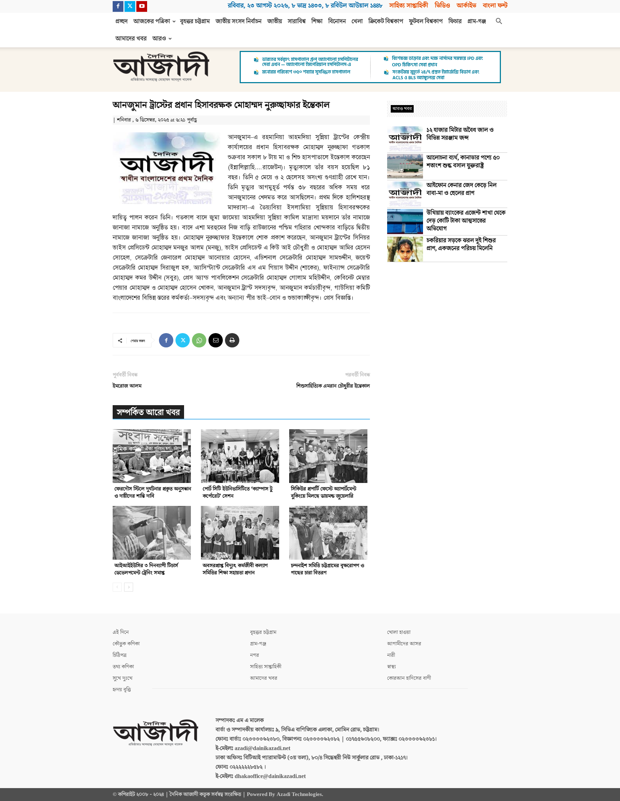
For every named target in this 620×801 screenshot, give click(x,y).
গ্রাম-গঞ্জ (477, 21)
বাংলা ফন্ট (495, 5)
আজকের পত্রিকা (151, 21)
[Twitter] (130, 6)
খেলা (357, 21)
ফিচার (455, 21)
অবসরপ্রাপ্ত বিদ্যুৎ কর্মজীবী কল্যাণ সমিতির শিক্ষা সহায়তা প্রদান (235, 569)
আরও (159, 38)
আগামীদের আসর (404, 644)
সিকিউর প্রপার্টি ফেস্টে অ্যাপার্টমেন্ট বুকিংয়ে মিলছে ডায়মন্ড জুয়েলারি (323, 492)
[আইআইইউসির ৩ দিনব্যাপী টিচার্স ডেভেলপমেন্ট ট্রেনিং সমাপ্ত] (153, 533)
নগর (254, 655)
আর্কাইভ (466, 5)
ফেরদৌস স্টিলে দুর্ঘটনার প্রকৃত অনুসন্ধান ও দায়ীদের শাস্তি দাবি (152, 492)
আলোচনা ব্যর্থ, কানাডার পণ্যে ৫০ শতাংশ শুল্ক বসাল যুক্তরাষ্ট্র (463, 161)
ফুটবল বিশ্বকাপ (426, 21)
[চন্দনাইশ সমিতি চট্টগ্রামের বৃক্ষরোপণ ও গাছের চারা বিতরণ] (329, 533)
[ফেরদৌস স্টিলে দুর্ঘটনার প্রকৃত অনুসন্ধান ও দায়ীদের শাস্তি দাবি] (153, 456)
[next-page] (128, 587)
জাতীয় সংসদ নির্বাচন (239, 21)
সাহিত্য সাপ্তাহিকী (408, 5)
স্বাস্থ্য (391, 666)
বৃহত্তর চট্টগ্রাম (195, 21)
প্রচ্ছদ (122, 21)
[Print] (232, 340)
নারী (391, 655)
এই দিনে (121, 632)
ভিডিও (442, 5)
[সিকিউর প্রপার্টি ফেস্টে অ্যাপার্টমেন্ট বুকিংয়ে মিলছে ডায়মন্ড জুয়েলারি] (329, 456)
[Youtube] (141, 6)
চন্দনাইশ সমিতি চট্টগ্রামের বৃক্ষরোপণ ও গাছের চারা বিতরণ (327, 569)
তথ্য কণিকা (123, 666)
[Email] (215, 340)
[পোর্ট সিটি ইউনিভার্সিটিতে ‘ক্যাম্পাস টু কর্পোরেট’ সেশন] (241, 456)
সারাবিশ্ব (297, 21)
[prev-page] (117, 587)
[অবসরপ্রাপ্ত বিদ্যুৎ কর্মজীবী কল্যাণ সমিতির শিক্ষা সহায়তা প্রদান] (241, 533)
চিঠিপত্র (120, 655)
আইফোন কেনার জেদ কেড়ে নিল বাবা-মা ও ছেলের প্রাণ (462, 189)
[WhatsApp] (199, 340)
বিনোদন (337, 21)
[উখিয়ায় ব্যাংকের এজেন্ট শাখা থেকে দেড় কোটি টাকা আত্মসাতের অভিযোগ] (405, 221)
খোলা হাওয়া (398, 632)
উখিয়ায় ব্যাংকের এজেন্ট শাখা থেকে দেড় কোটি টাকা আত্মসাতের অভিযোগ (466, 221)
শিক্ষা (317, 21)
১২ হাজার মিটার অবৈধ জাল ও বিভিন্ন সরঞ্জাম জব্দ (460, 134)
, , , (305, 5)
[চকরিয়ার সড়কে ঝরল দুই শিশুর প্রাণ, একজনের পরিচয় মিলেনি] (405, 249)
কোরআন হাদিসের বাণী (409, 678)
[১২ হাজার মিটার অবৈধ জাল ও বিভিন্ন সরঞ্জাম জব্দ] (405, 138)
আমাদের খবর (131, 38)
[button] (498, 21)
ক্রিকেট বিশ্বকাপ (385, 21)
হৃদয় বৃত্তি (122, 689)
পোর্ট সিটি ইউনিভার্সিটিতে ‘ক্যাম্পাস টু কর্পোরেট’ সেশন (237, 492)
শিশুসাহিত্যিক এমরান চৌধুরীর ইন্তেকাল (333, 386)
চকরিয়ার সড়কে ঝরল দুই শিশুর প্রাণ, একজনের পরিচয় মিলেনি (461, 244)
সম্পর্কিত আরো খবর (148, 412)
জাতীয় (274, 21)
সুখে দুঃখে (122, 678)
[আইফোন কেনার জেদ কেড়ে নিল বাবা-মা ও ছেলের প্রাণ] (405, 194)
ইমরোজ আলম (127, 386)
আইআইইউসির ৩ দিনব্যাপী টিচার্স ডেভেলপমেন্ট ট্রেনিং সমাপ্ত (146, 569)
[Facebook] (118, 6)
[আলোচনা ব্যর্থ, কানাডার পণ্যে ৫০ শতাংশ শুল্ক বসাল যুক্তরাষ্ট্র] (405, 166)
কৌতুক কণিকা (126, 644)
